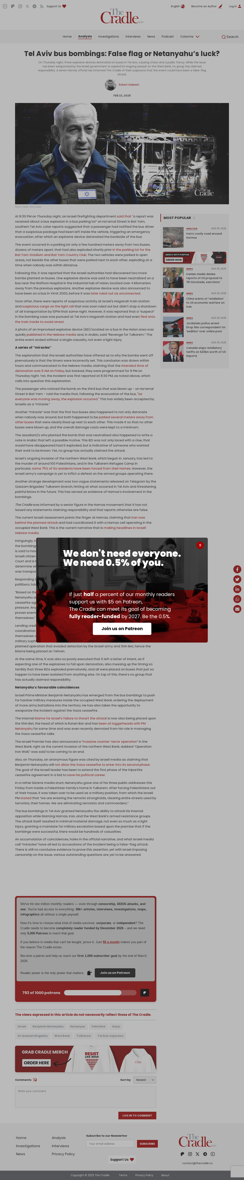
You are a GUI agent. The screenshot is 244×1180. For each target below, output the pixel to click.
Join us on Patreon (122, 629)
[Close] (200, 545)
